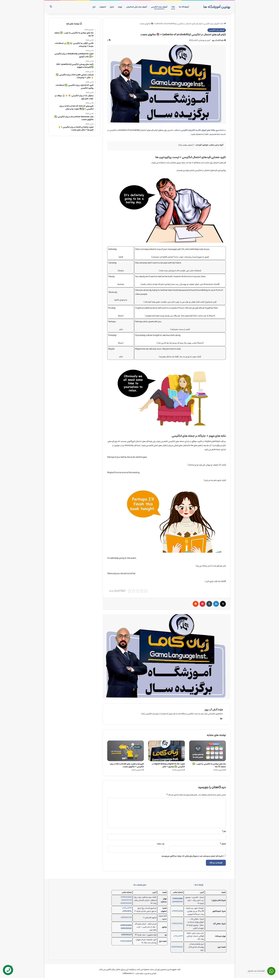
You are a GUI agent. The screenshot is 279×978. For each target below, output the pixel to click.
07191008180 (177, 898)
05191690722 (126, 917)
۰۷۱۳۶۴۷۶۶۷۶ (177, 901)
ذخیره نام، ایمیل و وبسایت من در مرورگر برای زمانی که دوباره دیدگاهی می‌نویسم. (192, 856)
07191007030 (177, 923)
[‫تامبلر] (209, 604)
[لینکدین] (216, 604)
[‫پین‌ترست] (202, 604)
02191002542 (126, 897)
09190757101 (126, 900)
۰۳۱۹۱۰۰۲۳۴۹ (127, 908)
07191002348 (177, 911)
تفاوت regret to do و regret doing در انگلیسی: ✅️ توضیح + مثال (168, 765)
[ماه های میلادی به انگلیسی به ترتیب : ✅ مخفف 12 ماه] (207, 751)
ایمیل (223, 843)
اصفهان (103, 6)
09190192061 (126, 928)
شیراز (112, 6)
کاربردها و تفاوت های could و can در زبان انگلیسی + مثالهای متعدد (127, 765)
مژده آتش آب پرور (218, 40)
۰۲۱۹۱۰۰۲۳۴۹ (178, 936)
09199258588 (126, 941)
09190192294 (126, 903)
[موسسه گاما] (166, 656)
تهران (120, 6)
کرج (94, 6)
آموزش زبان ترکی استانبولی (136, 6)
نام (224, 831)
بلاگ (173, 6)
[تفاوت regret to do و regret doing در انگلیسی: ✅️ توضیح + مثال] (166, 751)
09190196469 (177, 947)
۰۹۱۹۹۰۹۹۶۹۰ (127, 911)
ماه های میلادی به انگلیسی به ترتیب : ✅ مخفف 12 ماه (209, 765)
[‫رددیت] (195, 604)
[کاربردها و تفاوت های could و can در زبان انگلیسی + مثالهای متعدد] (125, 751)
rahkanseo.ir (128, 973)
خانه (222, 23)
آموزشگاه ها (184, 6)
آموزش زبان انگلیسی (159, 6)
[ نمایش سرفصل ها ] (186, 145)
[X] (223, 604)
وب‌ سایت (160, 843)
